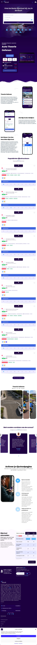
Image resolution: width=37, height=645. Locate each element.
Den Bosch (4, 221)
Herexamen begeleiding (19, 243)
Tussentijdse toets (27, 173)
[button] (35, 629)
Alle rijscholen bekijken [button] (22, 126)
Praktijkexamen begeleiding (6, 173)
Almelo (4, 292)
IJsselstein (4, 268)
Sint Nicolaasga (5, 362)
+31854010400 (17, 610)
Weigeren (18, 638)
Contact (2, 623)
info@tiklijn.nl (18, 605)
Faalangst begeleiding (20, 173)
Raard (4, 198)
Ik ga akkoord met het (22, 575)
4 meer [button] (28, 243)
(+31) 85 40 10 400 (7, 573)
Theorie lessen (25, 196)
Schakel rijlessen (14, 173)
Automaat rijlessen (26, 313)
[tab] (5, 59)
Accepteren (18, 636)
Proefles (20, 196)
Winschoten (4, 315)
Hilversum (4, 245)
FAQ (1, 625)
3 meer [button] (32, 173)
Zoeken (18, 22)
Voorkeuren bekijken (18, 641)
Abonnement (3, 621)
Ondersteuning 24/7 (4, 619)
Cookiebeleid (16, 643)
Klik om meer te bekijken (18, 377)
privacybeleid (26, 575)
